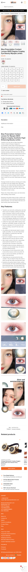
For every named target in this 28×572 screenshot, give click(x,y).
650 (6, 80)
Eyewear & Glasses (14, 13)
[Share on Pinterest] (11, 113)
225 (21, 69)
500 (18, 76)
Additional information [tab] (7, 123)
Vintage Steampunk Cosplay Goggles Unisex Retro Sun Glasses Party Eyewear (10, 462)
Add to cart (17, 86)
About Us (3, 516)
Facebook (3, 549)
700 (10, 80)
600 (3, 80)
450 (10, 76)
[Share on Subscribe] (20, 113)
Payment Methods (5, 535)
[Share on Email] (17, 113)
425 (6, 76)
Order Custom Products (8, 103)
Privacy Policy (4, 524)
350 (18, 72)
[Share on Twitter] (8, 113)
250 (3, 72)
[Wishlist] (20, 440)
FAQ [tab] (2, 127)
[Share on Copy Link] (23, 113)
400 (3, 76)
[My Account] (22, 3)
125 (10, 69)
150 (14, 69)
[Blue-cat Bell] (3, 62)
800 (18, 80)
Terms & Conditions (6, 522)
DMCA (2, 520)
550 (21, 76)
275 (6, 72)
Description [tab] (4, 120)
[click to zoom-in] (13, 27)
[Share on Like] (2, 113)
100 (6, 69)
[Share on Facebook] (5, 113)
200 (18, 69)
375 (21, 72)
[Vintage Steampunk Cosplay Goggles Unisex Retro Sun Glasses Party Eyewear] (11, 448)
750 (14, 80)
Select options (11, 468)
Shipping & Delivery (6, 537)
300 (10, 72)
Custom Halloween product (8, 541)
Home (2, 13)
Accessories (6, 13)
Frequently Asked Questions (8, 533)
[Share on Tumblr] (14, 113)
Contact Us (4, 518)
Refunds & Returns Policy (7, 539)
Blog (2, 526)
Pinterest (3, 547)
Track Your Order (5, 531)
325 (14, 72)
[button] (6, 86)
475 (14, 76)
